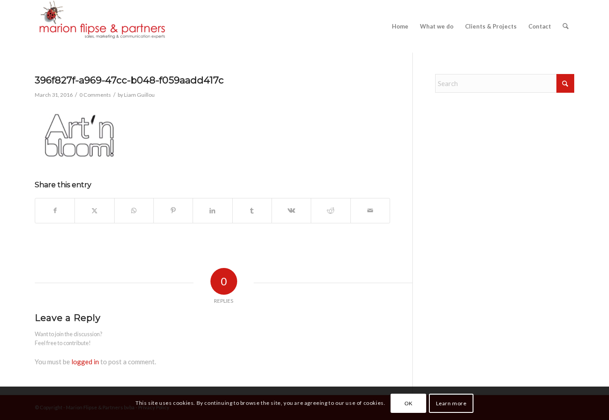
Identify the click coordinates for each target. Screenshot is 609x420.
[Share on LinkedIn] (212, 210)
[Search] (565, 26)
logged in (85, 362)
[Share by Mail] (370, 210)
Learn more (451, 402)
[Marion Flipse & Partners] (102, 26)
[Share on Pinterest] (173, 210)
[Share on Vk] (291, 210)
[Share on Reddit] (330, 210)
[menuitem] (400, 26)
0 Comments (95, 94)
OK (408, 402)
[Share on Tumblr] (252, 210)
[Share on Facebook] (54, 210)
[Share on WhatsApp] (134, 210)
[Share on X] (94, 210)
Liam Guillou (139, 94)
